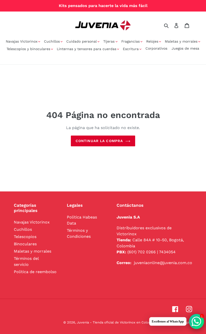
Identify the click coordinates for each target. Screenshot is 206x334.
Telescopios (25, 236)
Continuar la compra (99, 141)
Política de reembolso (35, 271)
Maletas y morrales (32, 251)
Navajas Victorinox (32, 222)
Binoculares (25, 244)
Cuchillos (23, 229)
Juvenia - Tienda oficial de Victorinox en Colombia (116, 322)
